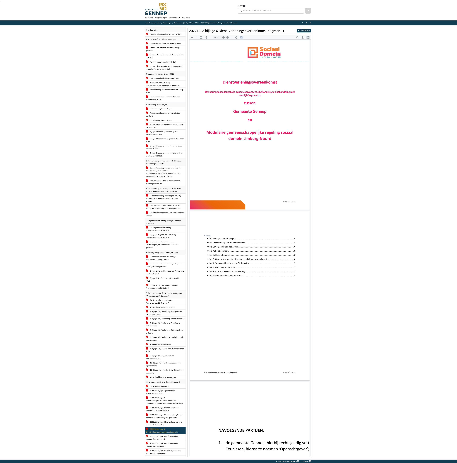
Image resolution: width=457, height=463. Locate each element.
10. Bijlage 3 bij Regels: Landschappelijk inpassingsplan (163, 364)
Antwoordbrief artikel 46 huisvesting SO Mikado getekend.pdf (163, 182)
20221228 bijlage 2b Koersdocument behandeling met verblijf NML (162, 409)
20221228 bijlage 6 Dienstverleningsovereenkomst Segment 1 (162, 430)
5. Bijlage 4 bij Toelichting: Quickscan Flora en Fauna (164, 331)
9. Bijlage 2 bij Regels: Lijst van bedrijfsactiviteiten (160, 357)
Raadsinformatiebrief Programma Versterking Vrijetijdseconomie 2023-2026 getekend (162, 245)
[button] (308, 11)
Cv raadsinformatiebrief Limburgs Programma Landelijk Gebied (161, 258)
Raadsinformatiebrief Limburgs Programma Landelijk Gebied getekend (165, 265)
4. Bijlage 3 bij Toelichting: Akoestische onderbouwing (163, 324)
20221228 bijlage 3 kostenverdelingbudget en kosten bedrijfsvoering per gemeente (164, 416)
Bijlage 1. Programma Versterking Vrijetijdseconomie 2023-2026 (161, 236)
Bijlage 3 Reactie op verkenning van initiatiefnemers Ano (162, 133)
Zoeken (240, 6)
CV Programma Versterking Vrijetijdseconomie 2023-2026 (158, 229)
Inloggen (306, 461)
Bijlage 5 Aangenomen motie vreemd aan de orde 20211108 (164, 147)
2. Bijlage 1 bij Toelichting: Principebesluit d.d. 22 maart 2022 (164, 313)
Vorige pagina (305, 31)
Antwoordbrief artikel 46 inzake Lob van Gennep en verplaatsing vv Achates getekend (163, 207)
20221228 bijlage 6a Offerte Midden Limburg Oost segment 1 (162, 437)
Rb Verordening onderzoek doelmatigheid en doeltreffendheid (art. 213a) (164, 67)
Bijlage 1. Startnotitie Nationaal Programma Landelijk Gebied (165, 272)
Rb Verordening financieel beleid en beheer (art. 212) (165, 56)
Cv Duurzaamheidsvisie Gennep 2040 (164, 78)
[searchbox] (271, 11)
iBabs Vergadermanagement (287, 461)
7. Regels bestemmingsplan (160, 344)
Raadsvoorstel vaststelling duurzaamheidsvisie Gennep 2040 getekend (162, 84)
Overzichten (173, 18)
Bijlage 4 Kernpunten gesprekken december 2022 (165, 140)
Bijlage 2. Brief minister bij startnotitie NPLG (163, 279)
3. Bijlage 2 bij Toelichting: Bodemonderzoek (166, 319)
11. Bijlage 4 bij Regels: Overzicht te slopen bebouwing (164, 371)
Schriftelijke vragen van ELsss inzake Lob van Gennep (165, 214)
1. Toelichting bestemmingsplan (161, 307)
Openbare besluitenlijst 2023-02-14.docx (165, 34)
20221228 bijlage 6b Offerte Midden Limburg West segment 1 (162, 445)
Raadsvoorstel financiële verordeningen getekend (163, 49)
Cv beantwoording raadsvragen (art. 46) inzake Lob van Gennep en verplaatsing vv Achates (163, 198)
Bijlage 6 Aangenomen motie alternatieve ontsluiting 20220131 (164, 154)
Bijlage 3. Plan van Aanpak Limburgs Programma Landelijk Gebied (162, 286)
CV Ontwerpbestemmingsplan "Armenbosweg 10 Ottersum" (159, 301)
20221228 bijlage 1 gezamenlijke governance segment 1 (160, 392)
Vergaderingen (161, 18)
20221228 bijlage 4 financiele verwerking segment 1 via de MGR (164, 423)
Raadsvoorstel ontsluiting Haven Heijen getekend (163, 114)
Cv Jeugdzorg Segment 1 (159, 386)
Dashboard (149, 18)
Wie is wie (186, 18)
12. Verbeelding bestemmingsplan (162, 377)
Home (158, 23)
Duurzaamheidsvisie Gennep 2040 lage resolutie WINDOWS (163, 98)
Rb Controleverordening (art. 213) (162, 62)
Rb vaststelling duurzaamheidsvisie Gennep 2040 (164, 91)
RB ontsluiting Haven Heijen (160, 120)
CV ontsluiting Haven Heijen (160, 109)
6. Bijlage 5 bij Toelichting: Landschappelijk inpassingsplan (164, 338)
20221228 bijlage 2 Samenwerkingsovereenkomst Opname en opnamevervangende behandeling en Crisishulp (164, 401)
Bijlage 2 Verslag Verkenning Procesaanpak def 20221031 (164, 126)
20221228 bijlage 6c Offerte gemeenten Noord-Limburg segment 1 (163, 452)
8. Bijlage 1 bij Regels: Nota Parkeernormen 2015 (165, 350)
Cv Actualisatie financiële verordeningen (165, 43)
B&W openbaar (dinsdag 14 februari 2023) (186, 23)
